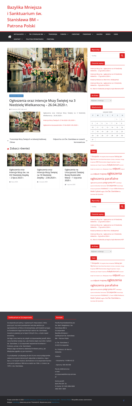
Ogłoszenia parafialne (16, 95)
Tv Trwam (111, 188)
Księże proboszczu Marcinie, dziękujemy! (104, 80)
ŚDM (106, 191)
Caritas (113, 159)
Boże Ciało (98, 159)
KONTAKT (17, 39)
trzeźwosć (104, 188)
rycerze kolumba (95, 186)
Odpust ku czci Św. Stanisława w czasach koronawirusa (69, 140)
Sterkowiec (103, 186)
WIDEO (108, 34)
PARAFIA (63, 34)
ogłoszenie (93, 183)
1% (100, 156)
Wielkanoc (121, 188)
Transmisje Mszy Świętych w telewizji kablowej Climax (28, 140)
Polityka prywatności (35, 39)
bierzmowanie (110, 156)
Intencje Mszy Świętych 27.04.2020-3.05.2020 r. (59, 120)
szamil (25, 109)
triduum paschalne (95, 188)
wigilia (103, 191)
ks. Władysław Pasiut (106, 169)
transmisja (120, 186)
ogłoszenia (114, 173)
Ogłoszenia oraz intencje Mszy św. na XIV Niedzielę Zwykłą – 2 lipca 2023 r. (19, 173)
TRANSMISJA (53, 34)
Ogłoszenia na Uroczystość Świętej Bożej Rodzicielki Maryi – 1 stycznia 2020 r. (74, 175)
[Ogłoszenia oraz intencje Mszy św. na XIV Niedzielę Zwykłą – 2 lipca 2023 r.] (19, 155)
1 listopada (94, 156)
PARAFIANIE (87, 34)
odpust (116, 168)
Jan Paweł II (99, 165)
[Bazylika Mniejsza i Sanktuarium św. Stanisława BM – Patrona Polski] (9, 36)
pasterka (100, 183)
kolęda (110, 165)
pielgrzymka (108, 182)
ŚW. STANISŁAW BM (36, 34)
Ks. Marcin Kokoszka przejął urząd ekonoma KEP (107, 89)
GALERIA (99, 34)
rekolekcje (118, 183)
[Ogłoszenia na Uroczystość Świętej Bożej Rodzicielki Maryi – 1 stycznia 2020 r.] (75, 155)
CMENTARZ (76, 34)
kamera (104, 165)
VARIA (116, 34)
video (116, 188)
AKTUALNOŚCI (19, 34)
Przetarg (50, 39)
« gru (92, 145)
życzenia (100, 194)
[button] (25, 34)
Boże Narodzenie (105, 159)
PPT (114, 183)
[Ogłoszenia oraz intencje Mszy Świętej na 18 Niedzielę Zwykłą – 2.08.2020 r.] (47, 155)
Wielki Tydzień (95, 191)
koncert (116, 165)
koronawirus (97, 169)
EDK (97, 162)
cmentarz (117, 159)
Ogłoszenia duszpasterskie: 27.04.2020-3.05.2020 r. (61, 125)
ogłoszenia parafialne (104, 178)
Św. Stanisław (113, 191)
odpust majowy (100, 174)
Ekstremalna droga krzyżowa (107, 162)
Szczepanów (111, 185)
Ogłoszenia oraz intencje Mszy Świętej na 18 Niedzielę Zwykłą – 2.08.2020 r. (47, 173)
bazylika (103, 156)
